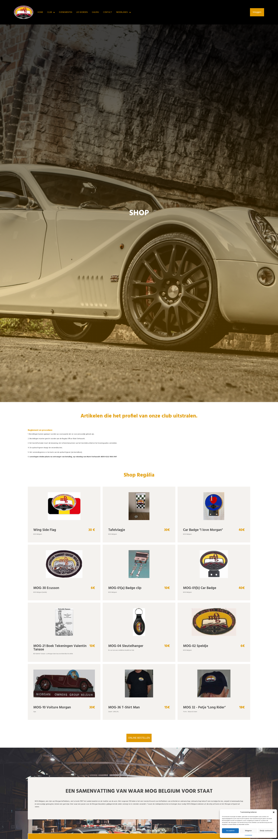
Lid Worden (82, 12)
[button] (274, 812)
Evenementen (65, 12)
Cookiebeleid (248, 835)
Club (49, 12)
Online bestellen (139, 738)
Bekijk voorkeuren (266, 830)
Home (40, 12)
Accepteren (230, 830)
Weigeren (248, 830)
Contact (107, 12)
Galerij (95, 12)
